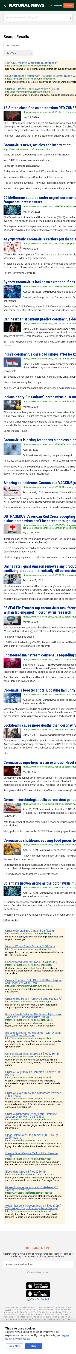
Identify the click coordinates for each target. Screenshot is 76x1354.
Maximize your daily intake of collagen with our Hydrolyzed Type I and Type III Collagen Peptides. (30, 1024)
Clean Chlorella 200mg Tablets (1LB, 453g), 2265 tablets (32, 1136)
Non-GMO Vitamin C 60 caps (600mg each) (31, 63)
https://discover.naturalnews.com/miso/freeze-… (29, 1159)
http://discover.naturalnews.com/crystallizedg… (28, 933)
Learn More (14, 1346)
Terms (8, 1310)
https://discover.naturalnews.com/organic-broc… (29, 1038)
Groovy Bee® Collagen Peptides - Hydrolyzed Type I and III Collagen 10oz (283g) (33, 1016)
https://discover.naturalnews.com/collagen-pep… (29, 1020)
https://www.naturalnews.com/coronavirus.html (27, 149)
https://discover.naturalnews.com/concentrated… (29, 965)
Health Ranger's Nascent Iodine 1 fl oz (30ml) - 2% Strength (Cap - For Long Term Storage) (34, 1207)
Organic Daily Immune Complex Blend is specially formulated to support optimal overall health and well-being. (32, 1083)
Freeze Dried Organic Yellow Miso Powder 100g (31, 1155)
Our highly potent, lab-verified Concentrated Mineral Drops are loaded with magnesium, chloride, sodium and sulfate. (34, 1062)
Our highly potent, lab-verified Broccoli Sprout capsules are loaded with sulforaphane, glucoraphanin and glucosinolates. (33, 1044)
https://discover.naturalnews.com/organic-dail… (28, 1077)
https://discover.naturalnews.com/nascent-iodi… (29, 1211)
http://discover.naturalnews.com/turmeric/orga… (29, 92)
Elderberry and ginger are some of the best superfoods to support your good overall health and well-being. (33, 1197)
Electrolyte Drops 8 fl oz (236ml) (25, 1171)
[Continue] (69, 1264)
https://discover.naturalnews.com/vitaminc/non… (29, 66)
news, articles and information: (37, 145)
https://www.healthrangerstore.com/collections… (29, 1193)
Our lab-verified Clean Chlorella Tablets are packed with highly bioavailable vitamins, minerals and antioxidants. (33, 1145)
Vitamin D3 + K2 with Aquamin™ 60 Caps (30, 946)
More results (11, 920)
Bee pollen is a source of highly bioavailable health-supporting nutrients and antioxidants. (31, 1006)
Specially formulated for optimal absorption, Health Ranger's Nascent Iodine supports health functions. (31, 1215)
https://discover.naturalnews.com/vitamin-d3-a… (29, 949)
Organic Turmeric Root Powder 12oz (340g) (32, 89)
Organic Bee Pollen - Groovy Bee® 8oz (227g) (33, 998)
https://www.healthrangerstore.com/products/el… (29, 1174)
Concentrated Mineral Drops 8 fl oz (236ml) (32, 1053)
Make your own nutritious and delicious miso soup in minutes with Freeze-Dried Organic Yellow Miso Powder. (33, 1163)
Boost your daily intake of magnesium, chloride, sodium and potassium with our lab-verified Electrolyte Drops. (33, 1179)
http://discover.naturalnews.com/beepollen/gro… (29, 1001)
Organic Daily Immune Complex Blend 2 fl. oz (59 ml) (33, 1073)
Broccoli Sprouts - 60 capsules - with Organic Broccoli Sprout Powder (33, 1034)
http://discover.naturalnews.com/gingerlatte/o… (28, 1119)
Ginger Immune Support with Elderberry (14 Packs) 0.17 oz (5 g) (31, 1189)
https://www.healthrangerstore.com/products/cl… (29, 1140)
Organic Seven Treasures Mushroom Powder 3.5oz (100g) (33, 1094)
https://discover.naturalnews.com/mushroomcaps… (30, 79)
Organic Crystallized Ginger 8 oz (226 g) (30, 930)
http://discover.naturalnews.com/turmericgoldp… (29, 986)
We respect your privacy (38, 1272)
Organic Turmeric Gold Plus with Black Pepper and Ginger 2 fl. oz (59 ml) (33, 982)
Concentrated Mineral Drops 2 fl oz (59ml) (31, 962)
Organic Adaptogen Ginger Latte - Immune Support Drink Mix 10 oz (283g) (31, 1115)
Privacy (69, 1307)
